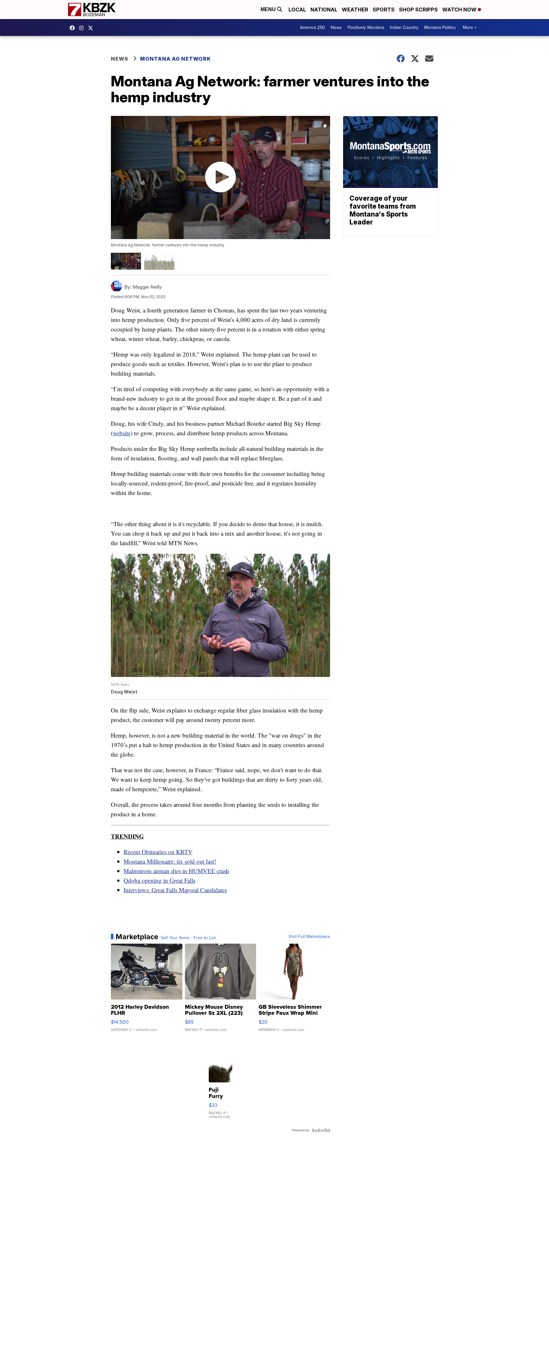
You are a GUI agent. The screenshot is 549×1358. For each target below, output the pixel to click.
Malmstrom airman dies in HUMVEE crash (176, 871)
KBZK (92, 27)
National (323, 9)
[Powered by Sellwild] (321, 1130)
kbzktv (83, 27)
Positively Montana (366, 27)
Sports (384, 9)
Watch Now (460, 9)
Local (297, 9)
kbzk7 (74, 27)
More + (470, 27)
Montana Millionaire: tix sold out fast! (170, 861)
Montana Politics (440, 27)
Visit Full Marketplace (309, 936)
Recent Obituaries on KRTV (158, 852)
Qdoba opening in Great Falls (159, 880)
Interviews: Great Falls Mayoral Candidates (175, 890)
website (122, 433)
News (336, 27)
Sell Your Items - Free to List (188, 938)
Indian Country (404, 27)
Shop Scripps (418, 9)
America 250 (312, 27)
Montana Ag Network (175, 59)
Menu (269, 9)
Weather (355, 9)
